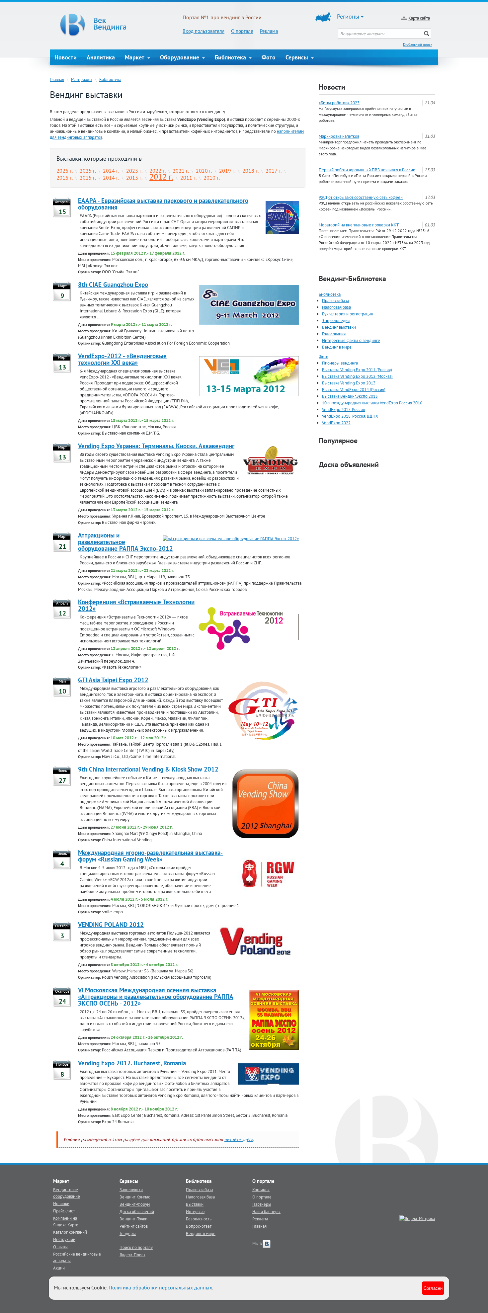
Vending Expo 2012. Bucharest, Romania (132, 1063)
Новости (65, 57)
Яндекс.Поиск (132, 1255)
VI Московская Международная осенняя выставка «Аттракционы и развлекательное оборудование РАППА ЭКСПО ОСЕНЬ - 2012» (155, 996)
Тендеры (128, 1233)
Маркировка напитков (339, 136)
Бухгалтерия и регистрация (347, 314)
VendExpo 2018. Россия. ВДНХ (350, 416)
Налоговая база (336, 307)
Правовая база (335, 300)
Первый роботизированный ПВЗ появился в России (367, 170)
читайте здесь (238, 1139)
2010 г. (211, 177)
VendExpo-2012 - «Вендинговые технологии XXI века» (122, 359)
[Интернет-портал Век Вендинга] (116, 25)
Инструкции (64, 1239)
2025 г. (88, 170)
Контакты (261, 1189)
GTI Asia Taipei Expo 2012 (113, 680)
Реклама (269, 31)
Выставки (194, 1204)
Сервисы (297, 57)
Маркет (135, 57)
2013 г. (134, 177)
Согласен (433, 1288)
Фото (269, 57)
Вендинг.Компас (135, 1197)
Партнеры (261, 1204)
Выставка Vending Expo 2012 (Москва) (357, 376)
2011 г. (188, 177)
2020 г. (204, 170)
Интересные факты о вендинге (351, 340)
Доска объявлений (349, 464)
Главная (57, 79)
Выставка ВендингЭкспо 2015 (350, 396)
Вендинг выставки (339, 327)
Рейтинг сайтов (134, 1226)
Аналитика (101, 57)
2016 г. (64, 177)
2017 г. (274, 170)
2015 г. (88, 177)
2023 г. (134, 170)
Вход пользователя (203, 31)
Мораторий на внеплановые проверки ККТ (359, 225)
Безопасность (198, 1219)
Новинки (61, 1203)
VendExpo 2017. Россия (343, 409)
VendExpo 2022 (336, 423)
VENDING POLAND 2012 (111, 925)
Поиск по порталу (136, 1247)
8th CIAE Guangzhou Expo (113, 284)
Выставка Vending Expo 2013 (348, 383)
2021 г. (181, 170)
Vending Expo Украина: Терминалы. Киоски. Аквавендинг (156, 446)
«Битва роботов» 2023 (339, 103)
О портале (242, 31)
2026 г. (64, 170)
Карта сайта (419, 18)
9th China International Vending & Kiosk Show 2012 (148, 769)
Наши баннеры (266, 1211)
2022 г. (157, 170)
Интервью (195, 1211)
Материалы (81, 79)
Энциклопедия (336, 320)
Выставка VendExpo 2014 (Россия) (353, 389)
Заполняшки (131, 1189)
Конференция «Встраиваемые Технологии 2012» (136, 605)
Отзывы (60, 1247)
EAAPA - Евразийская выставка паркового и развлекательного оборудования (163, 204)
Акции (59, 1268)
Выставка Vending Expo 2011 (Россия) (357, 369)
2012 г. (161, 177)
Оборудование (180, 57)
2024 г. (111, 170)
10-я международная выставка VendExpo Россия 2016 (372, 403)
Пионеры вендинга (340, 363)
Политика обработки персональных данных (160, 1287)
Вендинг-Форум (135, 1204)
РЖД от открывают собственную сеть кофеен (361, 197)
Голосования (334, 334)
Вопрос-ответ (198, 1226)
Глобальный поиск (417, 44)
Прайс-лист (64, 1211)
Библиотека (231, 57)
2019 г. (227, 170)
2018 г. (250, 170)
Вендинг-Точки (133, 1219)
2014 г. (111, 177)
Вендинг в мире (337, 347)
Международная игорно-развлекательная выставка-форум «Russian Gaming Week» (150, 856)
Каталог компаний (70, 1232)
